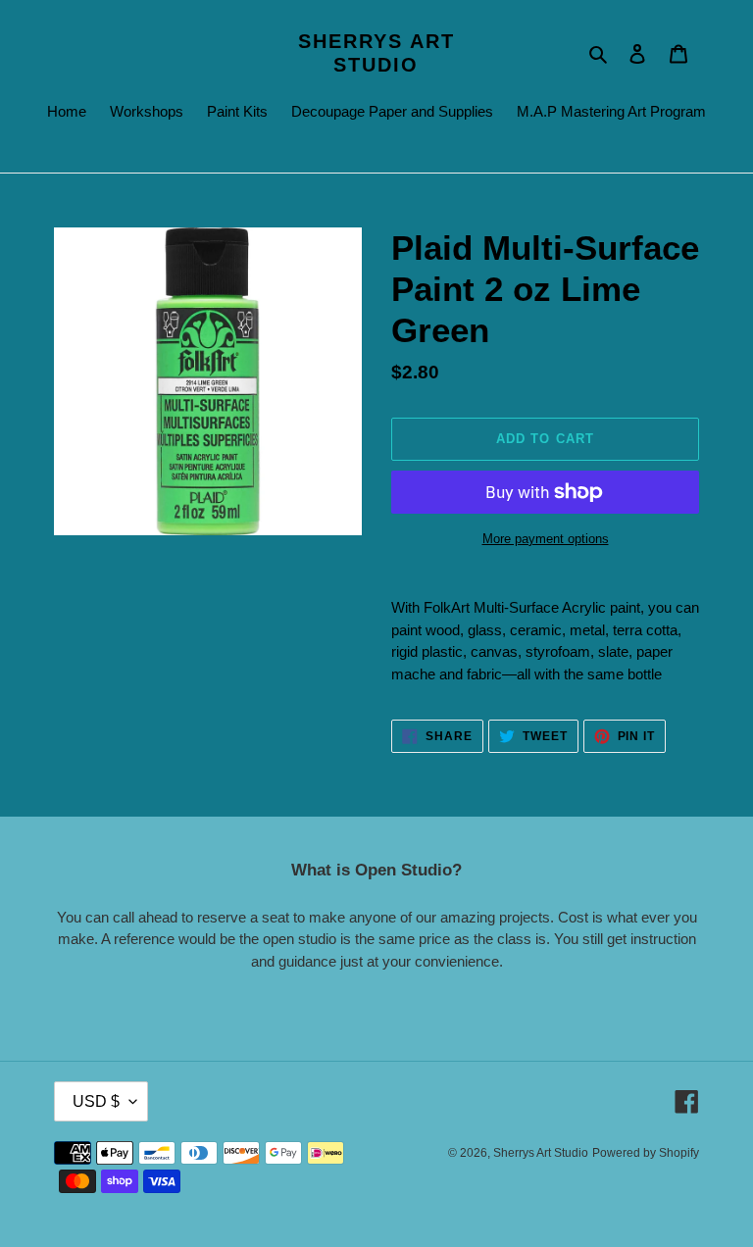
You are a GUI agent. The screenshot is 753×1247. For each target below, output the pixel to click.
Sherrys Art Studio (376, 52)
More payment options (545, 538)
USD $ (96, 1101)
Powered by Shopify (645, 1153)
